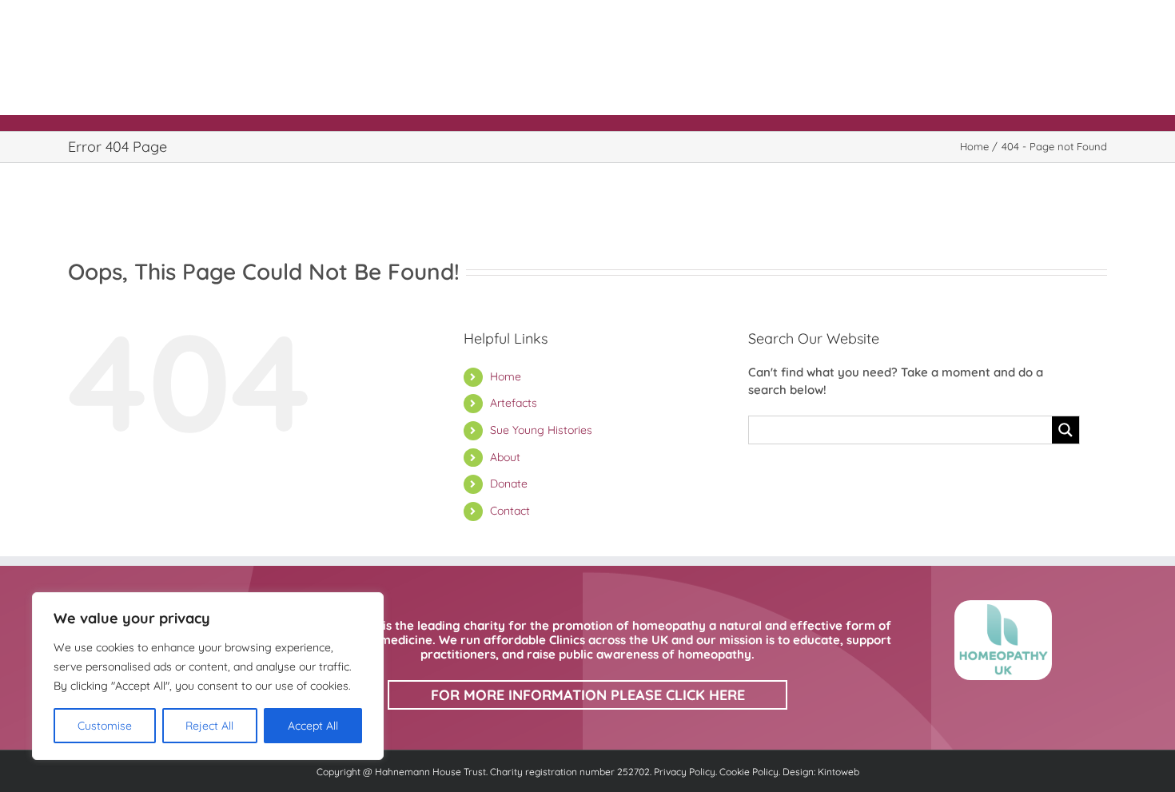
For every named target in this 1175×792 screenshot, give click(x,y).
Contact (510, 510)
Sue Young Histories (541, 430)
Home (505, 376)
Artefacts (513, 403)
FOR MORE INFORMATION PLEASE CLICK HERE (588, 695)
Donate (509, 483)
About (505, 457)
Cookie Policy (749, 772)
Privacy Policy (684, 772)
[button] (1066, 20)
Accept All (313, 725)
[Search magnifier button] (1065, 430)
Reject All (209, 725)
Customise (105, 725)
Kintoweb (838, 772)
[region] (208, 676)
